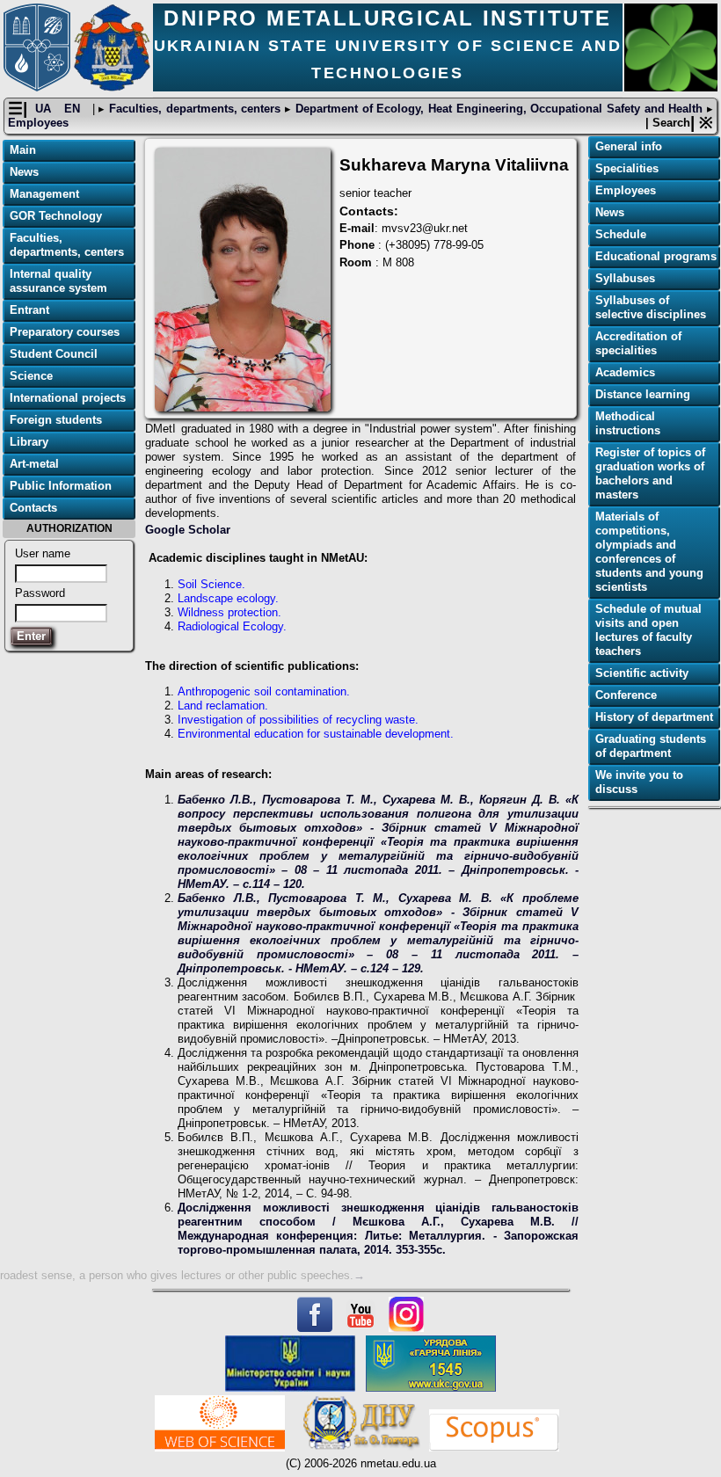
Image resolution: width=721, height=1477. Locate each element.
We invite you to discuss (639, 782)
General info (628, 146)
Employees (38, 122)
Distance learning (642, 394)
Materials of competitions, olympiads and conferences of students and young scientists (649, 551)
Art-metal (34, 463)
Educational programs (656, 256)
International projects (68, 397)
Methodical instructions (627, 423)
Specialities (627, 168)
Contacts (33, 507)
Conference (626, 695)
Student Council (54, 353)
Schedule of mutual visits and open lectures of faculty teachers (648, 630)
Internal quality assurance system (58, 281)
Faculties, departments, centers (195, 108)
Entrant (29, 309)
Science (31, 375)
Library (29, 441)
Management (44, 193)
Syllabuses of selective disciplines (650, 307)
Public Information (61, 485)
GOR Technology (56, 215)
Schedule (620, 234)
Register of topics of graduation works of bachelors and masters (650, 473)
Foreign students (56, 419)
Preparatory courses (65, 331)
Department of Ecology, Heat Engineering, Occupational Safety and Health (499, 108)
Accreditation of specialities (638, 343)
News (24, 171)
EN (74, 108)
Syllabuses (625, 278)
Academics (625, 372)
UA (45, 108)
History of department (654, 717)
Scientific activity (641, 673)
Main (23, 149)
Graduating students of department (650, 746)
